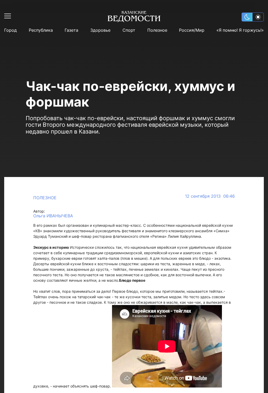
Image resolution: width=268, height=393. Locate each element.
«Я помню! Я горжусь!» (240, 30)
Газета (71, 30)
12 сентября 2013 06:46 (210, 196)
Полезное (157, 30)
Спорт (128, 30)
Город (10, 30)
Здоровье (100, 30)
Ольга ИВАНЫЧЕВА (53, 215)
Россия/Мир (191, 30)
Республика (41, 30)
